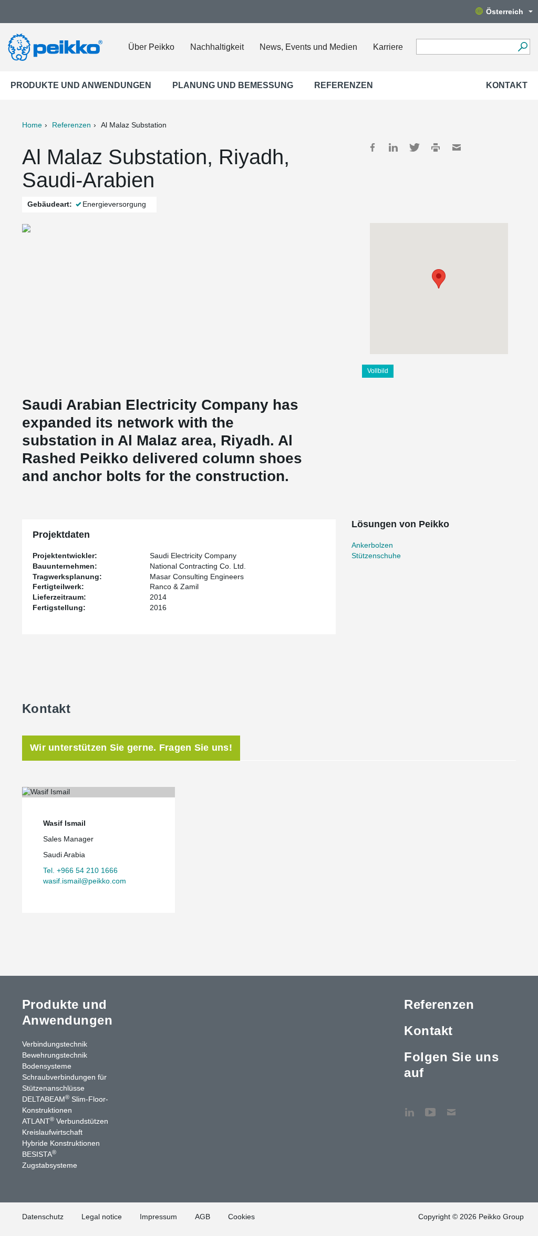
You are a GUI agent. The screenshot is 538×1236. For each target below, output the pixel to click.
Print (435, 147)
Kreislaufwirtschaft (52, 1132)
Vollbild (377, 371)
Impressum (158, 1216)
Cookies (241, 1216)
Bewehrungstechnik (54, 1055)
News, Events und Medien (308, 46)
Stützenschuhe (376, 555)
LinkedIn (393, 147)
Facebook (372, 147)
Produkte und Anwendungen (81, 85)
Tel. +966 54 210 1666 (80, 870)
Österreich (504, 11)
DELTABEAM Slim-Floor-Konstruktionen (65, 1104)
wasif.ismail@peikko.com (84, 881)
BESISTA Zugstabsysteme (49, 1159)
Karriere (388, 46)
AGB (202, 1216)
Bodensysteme (46, 1066)
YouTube (430, 1107)
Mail (456, 147)
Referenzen (343, 85)
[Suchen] (522, 46)
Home (32, 125)
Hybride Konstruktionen (61, 1143)
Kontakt (506, 85)
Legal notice (101, 1216)
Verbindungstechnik (54, 1044)
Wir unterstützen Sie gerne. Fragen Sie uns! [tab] (131, 747)
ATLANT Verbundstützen (65, 1120)
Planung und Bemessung (232, 85)
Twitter (414, 147)
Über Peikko (151, 46)
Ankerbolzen (372, 545)
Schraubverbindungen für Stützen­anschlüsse (64, 1082)
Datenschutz (43, 1216)
